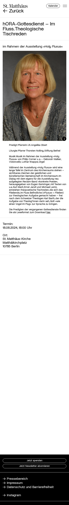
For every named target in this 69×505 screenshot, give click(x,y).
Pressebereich (17, 478)
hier (48, 212)
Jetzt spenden (34, 460)
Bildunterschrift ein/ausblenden (64, 139)
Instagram (14, 495)
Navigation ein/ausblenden (65, 6)
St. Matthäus (15, 6)
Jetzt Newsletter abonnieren (34, 465)
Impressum (15, 483)
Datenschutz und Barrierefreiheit (30, 487)
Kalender (53, 5)
